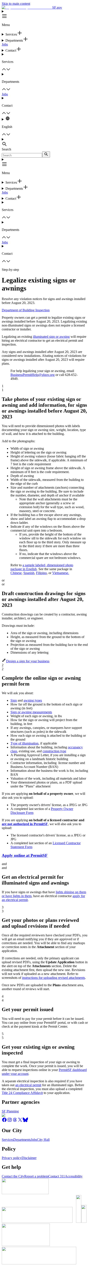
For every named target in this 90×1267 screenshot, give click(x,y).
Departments (22, 1139)
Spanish (28, 573)
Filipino (41, 573)
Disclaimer (29, 1158)
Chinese (16, 573)
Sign (13, 700)
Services (7, 1139)
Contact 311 (56, 1176)
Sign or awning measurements (31, 712)
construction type (54, 751)
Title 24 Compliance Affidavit (22, 1093)
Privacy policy (12, 1158)
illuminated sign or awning (51, 336)
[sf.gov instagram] (9, 1121)
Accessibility (74, 1176)
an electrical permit (28, 1085)
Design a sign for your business (27, 661)
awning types (33, 700)
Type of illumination (24, 743)
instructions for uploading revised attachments (53, 978)
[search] (46, 154)
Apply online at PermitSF (25, 855)
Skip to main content (16, 3)
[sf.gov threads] (14, 1121)
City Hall (43, 1139)
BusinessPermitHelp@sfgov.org (32, 375)
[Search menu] (45, 142)
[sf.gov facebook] (4, 1121)
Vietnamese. (60, 573)
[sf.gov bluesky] (25, 1121)
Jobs (5, 44)
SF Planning (10, 1111)
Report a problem (36, 1176)
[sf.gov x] (20, 1121)
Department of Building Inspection (26, 310)
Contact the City (13, 1176)
